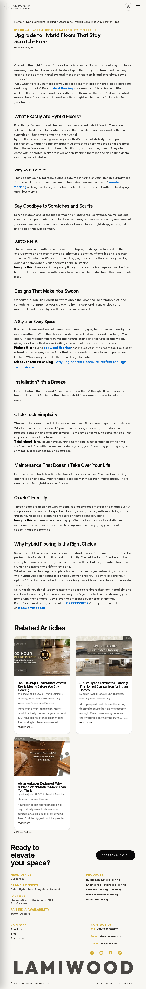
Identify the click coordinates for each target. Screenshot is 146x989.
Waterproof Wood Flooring (44, 698)
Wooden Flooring (100, 698)
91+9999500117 (76, 603)
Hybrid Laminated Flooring (103, 879)
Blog (13, 933)
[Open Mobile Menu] (138, 7)
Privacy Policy (104, 983)
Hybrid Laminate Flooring (40, 21)
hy (52, 88)
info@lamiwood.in (110, 936)
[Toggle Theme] (128, 7)
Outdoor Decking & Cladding (104, 889)
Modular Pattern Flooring (102, 894)
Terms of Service (125, 983)
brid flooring (63, 88)
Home (18, 21)
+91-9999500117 (107, 929)
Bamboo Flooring (97, 899)
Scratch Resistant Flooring (76, 29)
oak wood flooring (57, 347)
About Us (16, 929)
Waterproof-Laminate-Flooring (36, 703)
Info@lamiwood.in (31, 608)
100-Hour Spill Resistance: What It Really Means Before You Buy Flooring (42, 686)
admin (24, 693)
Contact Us (17, 938)
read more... (25, 726)
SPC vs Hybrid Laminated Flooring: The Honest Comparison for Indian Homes (103, 686)
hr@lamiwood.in (111, 943)
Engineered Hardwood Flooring (106, 884)
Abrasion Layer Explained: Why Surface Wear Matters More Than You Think (42, 787)
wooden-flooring (38, 799)
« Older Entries (23, 832)
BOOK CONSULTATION (115, 855)
